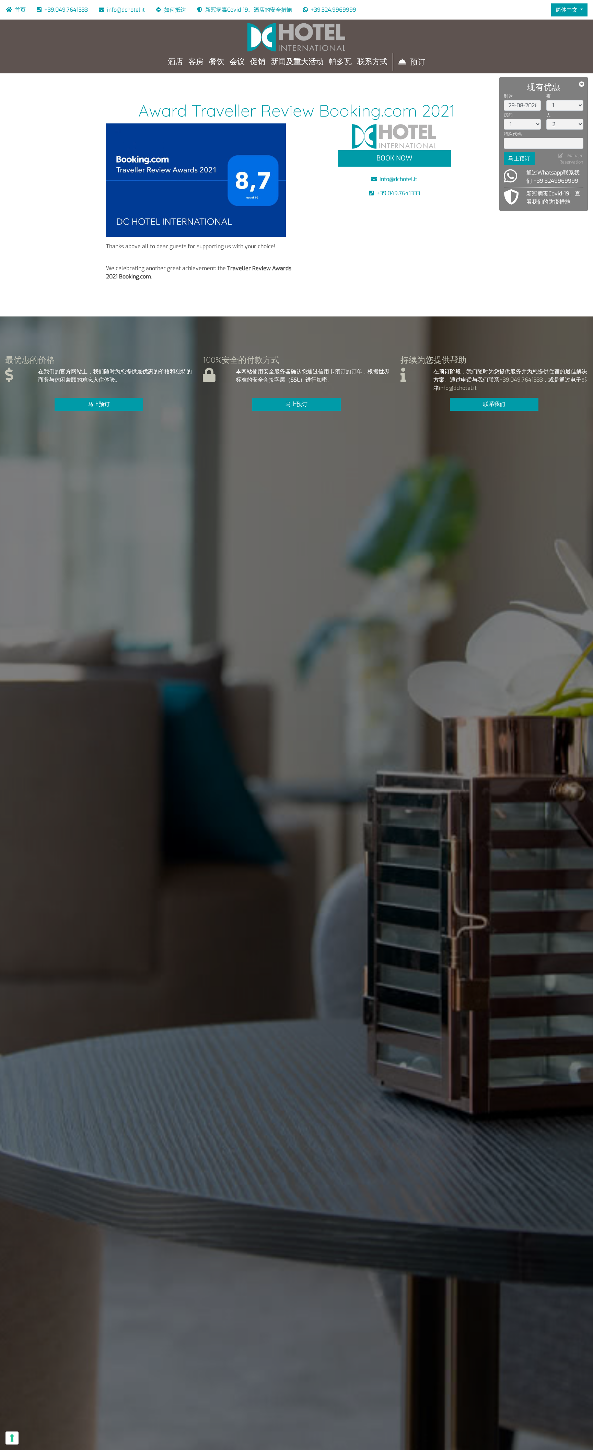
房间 (508, 115)
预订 (417, 62)
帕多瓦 (340, 62)
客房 (196, 62)
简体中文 (567, 9)
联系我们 (494, 404)
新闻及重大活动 (297, 62)
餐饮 (216, 62)
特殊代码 (513, 134)
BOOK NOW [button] (394, 158)
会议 (237, 62)
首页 (20, 9)
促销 (257, 62)
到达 (508, 96)
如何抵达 (175, 9)
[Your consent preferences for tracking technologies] (12, 1438)
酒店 (175, 62)
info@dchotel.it (126, 9)
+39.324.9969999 (333, 9)
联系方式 (372, 62)
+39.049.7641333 (66, 9)
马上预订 (519, 158)
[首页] (296, 37)
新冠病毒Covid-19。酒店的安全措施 (248, 9)
